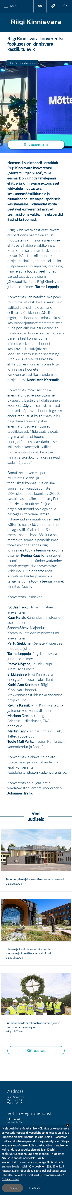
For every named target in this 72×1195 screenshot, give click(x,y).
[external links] (53, 6)
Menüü (15, 6)
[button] (65, 6)
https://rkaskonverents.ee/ (46, 772)
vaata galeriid (38, 145)
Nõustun (13, 1187)
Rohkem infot (10, 1179)
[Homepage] (36, 25)
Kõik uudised (36, 1050)
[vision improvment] (40, 6)
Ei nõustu (34, 1187)
